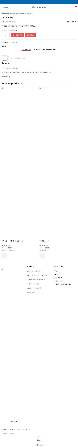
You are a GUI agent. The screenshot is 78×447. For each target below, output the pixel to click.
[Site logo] (39, 7)
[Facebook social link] (34, 2)
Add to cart (17, 35)
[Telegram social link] (44, 2)
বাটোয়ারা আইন (45, 240)
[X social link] (36, 2)
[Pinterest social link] (39, 2)
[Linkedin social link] (41, 2)
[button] (4, 255)
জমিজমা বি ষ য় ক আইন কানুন (12, 240)
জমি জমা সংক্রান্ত (6, 245)
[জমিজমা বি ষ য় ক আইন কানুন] (17, 163)
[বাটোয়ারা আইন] (55, 163)
